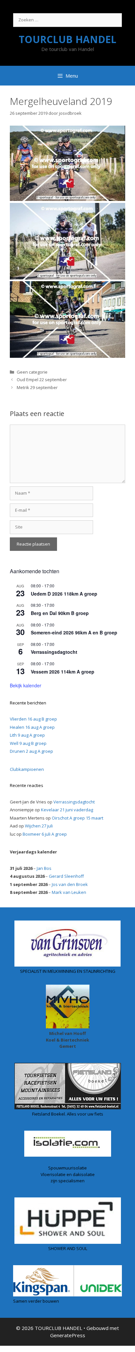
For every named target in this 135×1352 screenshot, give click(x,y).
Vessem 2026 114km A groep (62, 671)
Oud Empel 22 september (42, 379)
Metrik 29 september (37, 387)
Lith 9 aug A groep (27, 735)
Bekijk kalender (25, 685)
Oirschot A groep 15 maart (77, 818)
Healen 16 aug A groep (32, 727)
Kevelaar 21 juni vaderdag (67, 810)
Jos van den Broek (70, 884)
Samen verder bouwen (36, 1301)
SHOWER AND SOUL (67, 1248)
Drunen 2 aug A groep (31, 751)
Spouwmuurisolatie (67, 1168)
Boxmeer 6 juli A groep (45, 834)
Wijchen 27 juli (39, 826)
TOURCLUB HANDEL (67, 39)
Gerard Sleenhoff (66, 876)
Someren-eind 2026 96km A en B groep (74, 632)
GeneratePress (67, 1335)
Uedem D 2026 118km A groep (64, 593)
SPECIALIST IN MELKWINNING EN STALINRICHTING (67, 971)
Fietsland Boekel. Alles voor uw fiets (67, 1114)
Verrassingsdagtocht (54, 652)
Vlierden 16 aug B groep (33, 719)
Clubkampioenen (27, 769)
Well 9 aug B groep (28, 743)
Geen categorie (32, 372)
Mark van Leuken (69, 892)
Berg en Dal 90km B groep (60, 613)
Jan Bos (44, 868)
